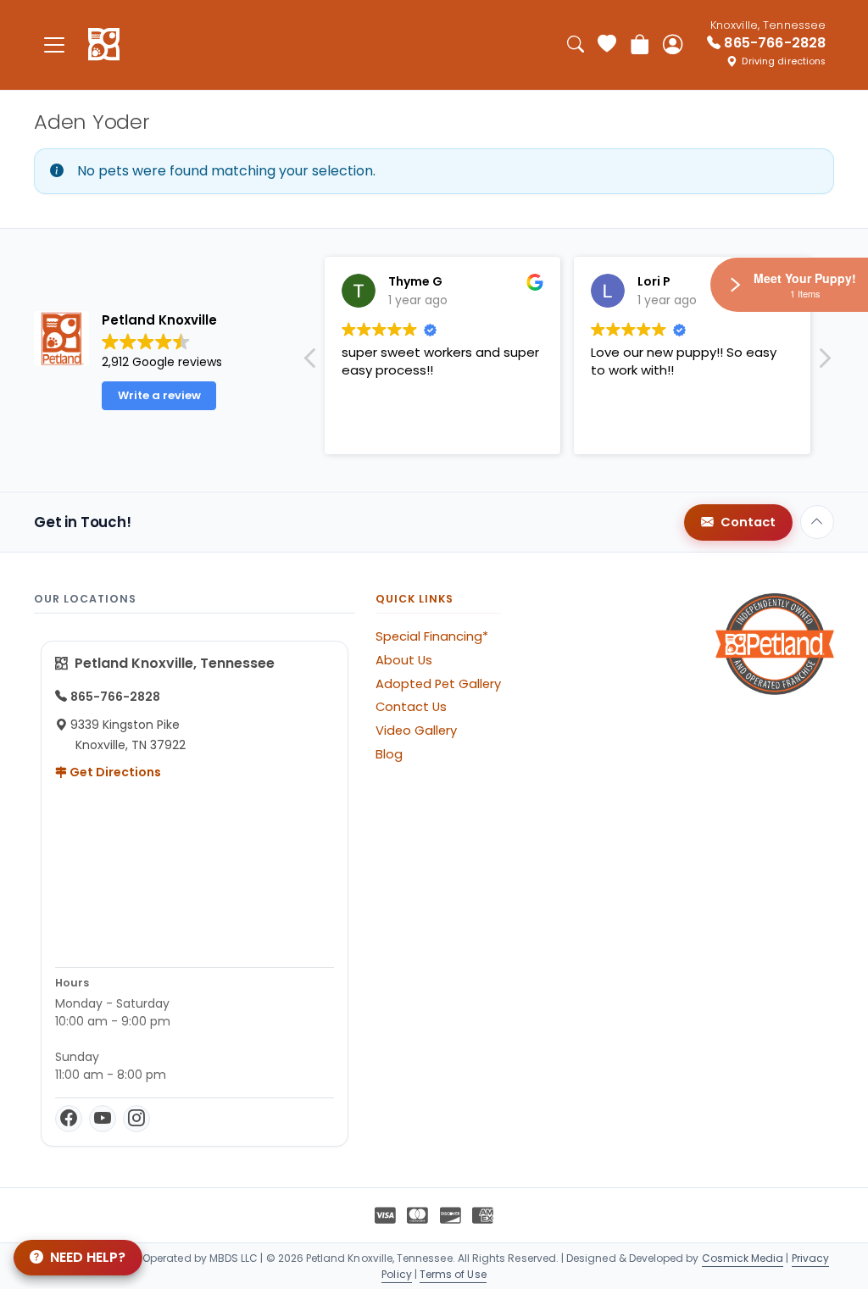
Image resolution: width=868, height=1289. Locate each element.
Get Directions (114, 772)
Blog (389, 754)
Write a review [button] (159, 395)
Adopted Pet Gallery (438, 683)
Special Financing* (432, 636)
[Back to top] (817, 522)
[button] (823, 363)
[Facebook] (68, 1118)
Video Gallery (416, 730)
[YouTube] (102, 1118)
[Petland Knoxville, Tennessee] (104, 45)
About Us (404, 660)
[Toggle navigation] (54, 44)
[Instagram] (136, 1118)
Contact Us (411, 706)
